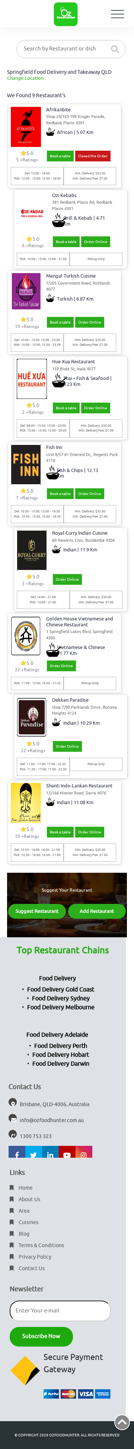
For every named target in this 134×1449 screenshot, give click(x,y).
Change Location (25, 78)
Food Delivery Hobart (60, 1055)
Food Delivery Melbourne (61, 1007)
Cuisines (27, 1222)
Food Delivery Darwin (60, 1064)
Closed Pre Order (93, 156)
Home (25, 1188)
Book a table (60, 156)
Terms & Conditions (40, 1245)
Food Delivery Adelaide (57, 1035)
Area (23, 1211)
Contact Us (31, 1268)
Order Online (95, 241)
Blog (23, 1234)
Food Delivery (57, 978)
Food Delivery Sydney (61, 998)
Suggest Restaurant (37, 911)
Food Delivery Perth (60, 1046)
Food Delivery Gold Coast (60, 989)
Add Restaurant (97, 911)
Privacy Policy (34, 1257)
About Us (28, 1199)
